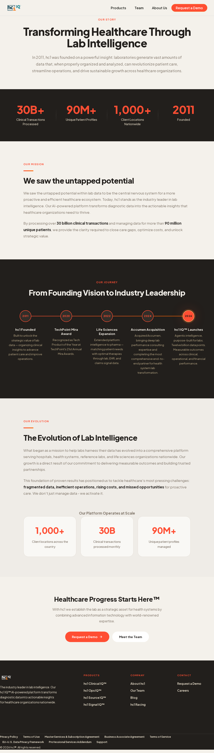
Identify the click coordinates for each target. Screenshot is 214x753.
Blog (134, 697)
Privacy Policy (9, 736)
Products (118, 8)
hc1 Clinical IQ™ (95, 683)
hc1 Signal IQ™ (94, 704)
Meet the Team (130, 637)
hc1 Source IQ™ (95, 697)
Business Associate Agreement (124, 736)
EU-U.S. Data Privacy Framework (23, 742)
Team (139, 8)
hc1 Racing (138, 704)
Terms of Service (160, 736)
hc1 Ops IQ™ (92, 690)
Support (102, 742)
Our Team (137, 690)
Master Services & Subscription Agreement (72, 736)
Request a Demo (189, 8)
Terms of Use (31, 736)
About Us (159, 8)
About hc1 (137, 683)
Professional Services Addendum (70, 742)
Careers (183, 690)
